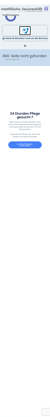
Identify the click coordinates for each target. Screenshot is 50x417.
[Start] (3, 59)
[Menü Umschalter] (25, 46)
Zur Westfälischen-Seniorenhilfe (25, 145)
